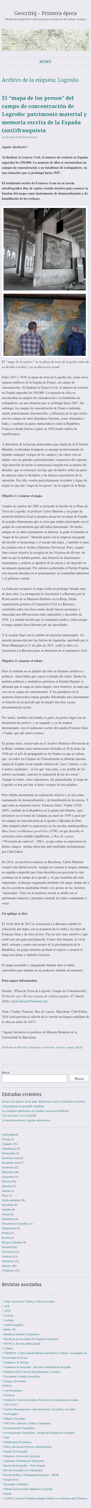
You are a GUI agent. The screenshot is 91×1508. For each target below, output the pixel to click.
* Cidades (7, 1348)
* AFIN (6, 1310)
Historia (21, 1047)
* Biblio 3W (9, 1329)
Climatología (9, 1148)
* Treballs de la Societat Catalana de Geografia (27, 1489)
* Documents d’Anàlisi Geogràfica (21, 1376)
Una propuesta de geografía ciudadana (23, 1106)
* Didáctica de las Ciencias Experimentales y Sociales (31, 1371)
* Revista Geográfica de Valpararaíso (22, 1470)
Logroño (61, 1047)
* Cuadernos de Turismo (15, 1362)
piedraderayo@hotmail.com (29, 1001)
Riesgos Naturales (12, 1242)
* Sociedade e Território (15, 1484)
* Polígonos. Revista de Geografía (21, 1456)
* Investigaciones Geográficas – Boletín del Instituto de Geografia (38, 1432)
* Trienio (7, 1493)
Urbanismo (8, 1270)
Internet (6, 1190)
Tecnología (8, 1251)
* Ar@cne (7, 1315)
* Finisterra (8, 1395)
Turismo (6, 1265)
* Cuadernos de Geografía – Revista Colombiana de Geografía (36, 1367)
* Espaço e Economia (13, 1381)
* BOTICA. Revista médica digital (21, 1343)
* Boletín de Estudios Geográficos (21, 1334)
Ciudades (7, 1144)
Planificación (9, 1228)
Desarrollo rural (10, 1162)
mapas (70, 1047)
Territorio (7, 1256)
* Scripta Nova (10, 1479)
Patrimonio (8, 1219)
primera (32, 137)
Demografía (8, 1153)
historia (50, 1047)
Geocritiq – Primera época (45, 13)
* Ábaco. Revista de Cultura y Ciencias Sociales (28, 1301)
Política (6, 1233)
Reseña (6, 1237)
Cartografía (8, 1134)
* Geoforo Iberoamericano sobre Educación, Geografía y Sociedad (38, 1409)
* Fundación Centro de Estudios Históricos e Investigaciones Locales (40, 1400)
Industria (7, 1186)
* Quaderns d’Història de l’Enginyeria (23, 1461)
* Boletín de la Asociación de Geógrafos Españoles (30, 1339)
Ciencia (6, 1139)
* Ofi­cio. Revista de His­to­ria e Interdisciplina (27, 1446)
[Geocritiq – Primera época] (45, 40)
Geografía (7, 1176)
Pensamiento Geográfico (15, 1223)
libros (5, 1195)
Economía (7, 1167)
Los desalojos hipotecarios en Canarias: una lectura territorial (35, 1111)
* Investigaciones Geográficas (18, 1428)
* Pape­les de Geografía (14, 1451)
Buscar (6, 1072)
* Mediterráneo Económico (17, 1442)
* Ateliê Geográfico (13, 1325)
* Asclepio (8, 1320)
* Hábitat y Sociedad (13, 1418)
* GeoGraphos (10, 1414)
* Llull (5, 1437)
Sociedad (7, 1247)
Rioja (79, 1047)
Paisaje (6, 1214)
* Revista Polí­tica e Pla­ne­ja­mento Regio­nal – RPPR (30, 1475)
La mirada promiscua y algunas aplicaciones (26, 1120)
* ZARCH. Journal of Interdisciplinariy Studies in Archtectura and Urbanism (44, 1498)
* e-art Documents (12, 1390)
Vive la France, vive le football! (19, 1115)
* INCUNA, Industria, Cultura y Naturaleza (26, 1423)
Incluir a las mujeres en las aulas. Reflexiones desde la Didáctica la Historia (43, 1101)
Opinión (6, 1209)
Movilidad (7, 1205)
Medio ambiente (11, 1200)
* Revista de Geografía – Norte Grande (23, 1465)
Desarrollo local (10, 1158)
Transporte (8, 1261)
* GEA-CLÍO (10, 1404)
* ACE (6, 1306)
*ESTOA (7, 1386)
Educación (7, 1172)
